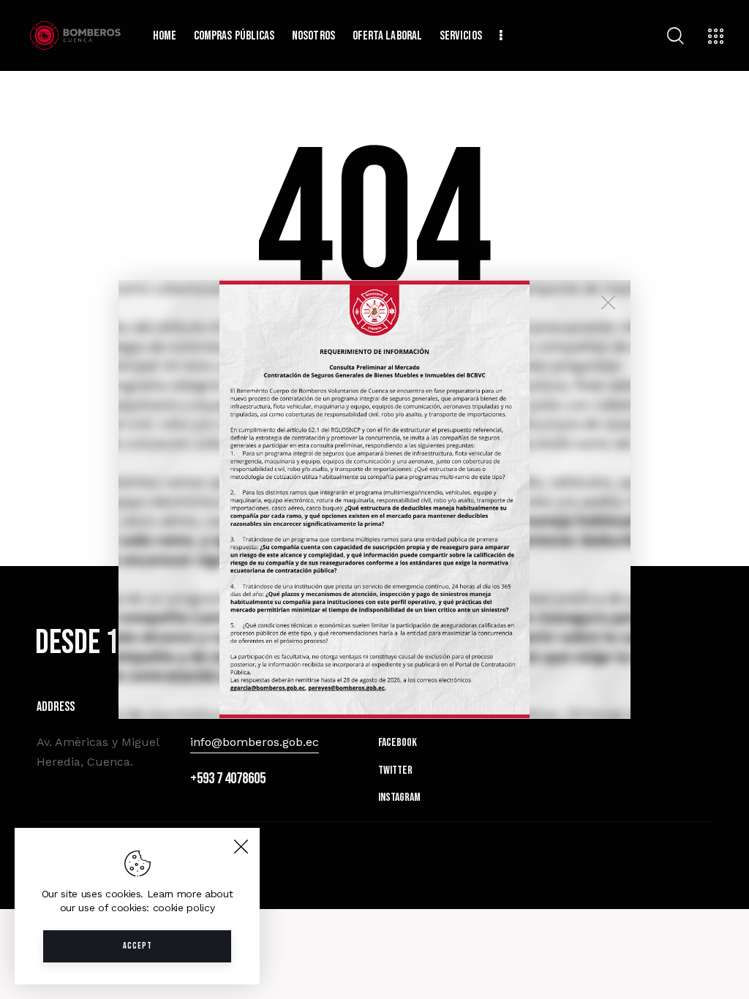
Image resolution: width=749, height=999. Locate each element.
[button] (374, 499)
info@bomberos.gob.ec (254, 742)
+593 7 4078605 (228, 778)
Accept (137, 945)
